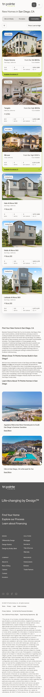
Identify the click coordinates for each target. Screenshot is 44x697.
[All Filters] (4, 25)
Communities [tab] (36, 18)
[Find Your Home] (34, 4)
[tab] (9, 19)
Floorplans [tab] (22, 19)
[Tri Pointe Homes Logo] (8, 5)
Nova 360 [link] (9, 209)
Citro (10, 578)
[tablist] (22, 19)
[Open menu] (39, 4)
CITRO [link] (8, 114)
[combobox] (34, 25)
